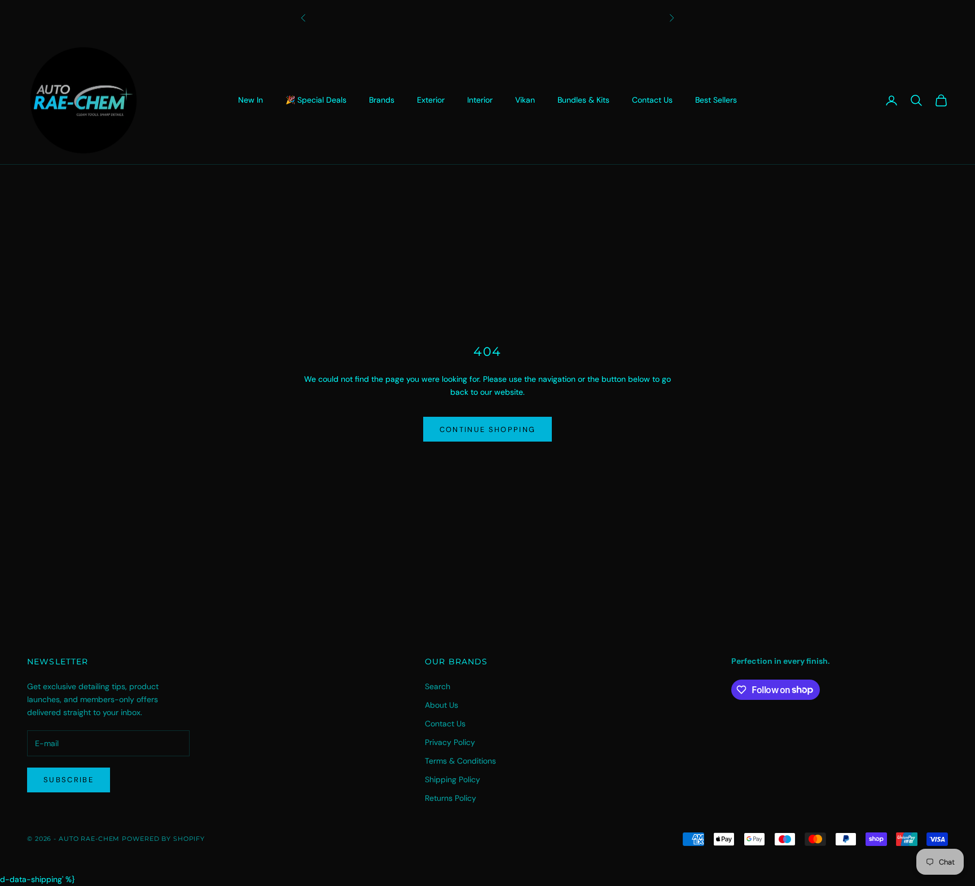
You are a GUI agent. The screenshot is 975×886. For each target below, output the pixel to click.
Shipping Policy (452, 779)
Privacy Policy (450, 742)
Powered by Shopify (163, 839)
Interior (480, 100)
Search (437, 686)
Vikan (525, 100)
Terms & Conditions (460, 761)
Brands (381, 100)
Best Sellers (716, 100)
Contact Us (652, 100)
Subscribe (68, 779)
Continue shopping (488, 429)
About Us (441, 705)
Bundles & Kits (583, 100)
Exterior (431, 100)
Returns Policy (450, 798)
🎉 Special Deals (316, 100)
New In (250, 100)
